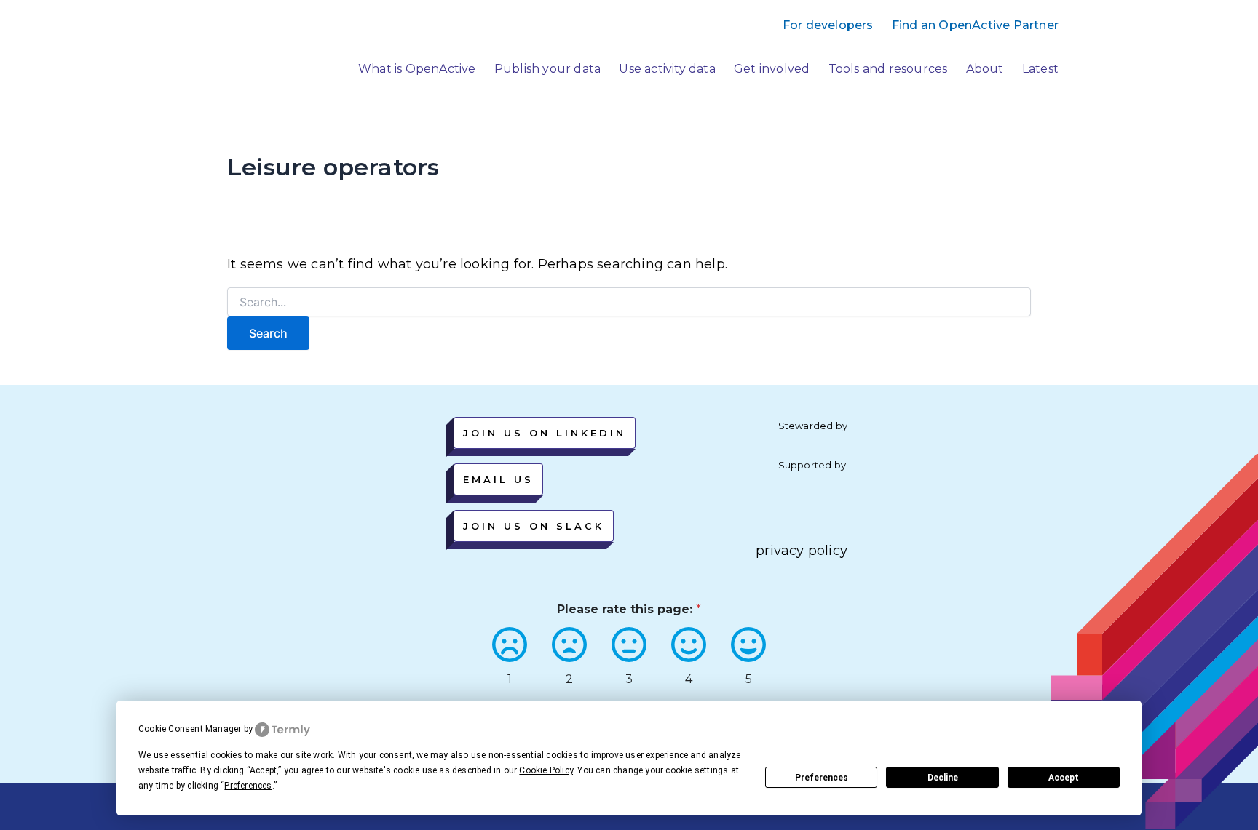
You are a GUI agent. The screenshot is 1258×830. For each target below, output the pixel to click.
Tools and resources (888, 69)
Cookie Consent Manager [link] (189, 729)
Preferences (821, 778)
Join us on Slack (533, 526)
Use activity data (667, 69)
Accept (1063, 778)
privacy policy (801, 551)
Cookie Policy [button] (546, 770)
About (985, 69)
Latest (1040, 69)
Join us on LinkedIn (544, 433)
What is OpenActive (417, 69)
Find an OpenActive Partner (975, 25)
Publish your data (547, 69)
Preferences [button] (248, 786)
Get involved (772, 69)
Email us (498, 479)
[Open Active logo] (244, 56)
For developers (828, 25)
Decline (942, 778)
